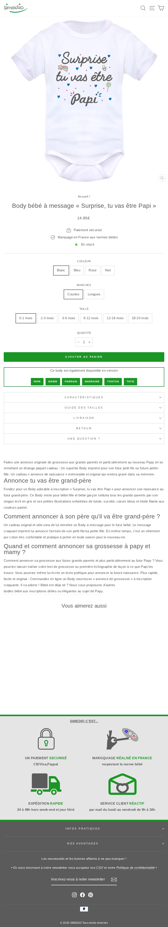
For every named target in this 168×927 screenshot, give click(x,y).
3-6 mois (68, 318)
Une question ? (84, 438)
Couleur (84, 261)
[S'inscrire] (114, 880)
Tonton (113, 381)
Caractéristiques (84, 397)
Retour (84, 428)
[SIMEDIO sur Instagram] (74, 895)
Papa (37, 381)
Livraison (84, 417)
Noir (108, 270)
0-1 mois (25, 318)
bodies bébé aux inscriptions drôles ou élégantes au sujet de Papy (53, 591)
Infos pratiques (82, 828)
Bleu (77, 270)
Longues (94, 294)
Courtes (73, 294)
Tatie (131, 381)
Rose (92, 270)
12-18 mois (115, 318)
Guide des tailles (84, 407)
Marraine (92, 381)
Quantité (84, 332)
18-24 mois (140, 318)
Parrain (71, 381)
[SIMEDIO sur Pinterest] (90, 895)
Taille (84, 308)
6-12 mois (91, 318)
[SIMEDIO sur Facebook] (82, 895)
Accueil (83, 196)
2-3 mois (47, 318)
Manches (84, 285)
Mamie (53, 381)
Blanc (61, 270)
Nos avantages (83, 843)
